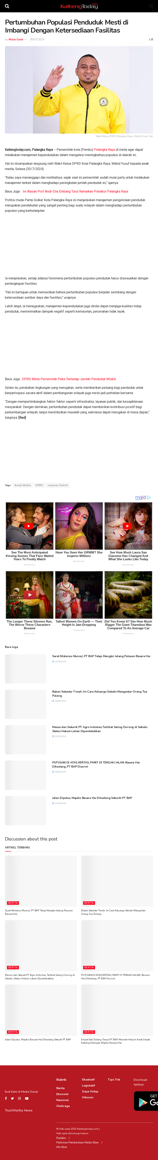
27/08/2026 (60, 661)
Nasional (62, 1100)
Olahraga (63, 1106)
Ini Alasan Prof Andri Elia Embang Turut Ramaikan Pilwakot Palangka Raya (75, 191)
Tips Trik (114, 1080)
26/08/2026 (60, 701)
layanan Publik (58, 485)
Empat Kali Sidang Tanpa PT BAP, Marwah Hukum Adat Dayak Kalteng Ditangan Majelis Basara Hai (115, 1041)
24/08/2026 (60, 803)
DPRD (39, 485)
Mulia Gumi (16, 39)
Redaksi (61, 1138)
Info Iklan (61, 1147)
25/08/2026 (60, 736)
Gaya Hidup (90, 1091)
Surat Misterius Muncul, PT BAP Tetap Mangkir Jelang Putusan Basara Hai (101, 656)
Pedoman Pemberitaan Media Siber (77, 1142)
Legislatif (88, 1085)
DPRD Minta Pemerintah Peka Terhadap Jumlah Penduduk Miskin (69, 379)
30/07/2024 (37, 39)
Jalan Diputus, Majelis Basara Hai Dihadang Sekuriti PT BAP (92, 798)
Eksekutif (88, 1080)
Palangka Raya (104, 150)
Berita (13, 903)
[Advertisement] (79, 245)
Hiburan (87, 1097)
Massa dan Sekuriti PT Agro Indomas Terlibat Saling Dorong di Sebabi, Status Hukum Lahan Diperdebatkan (100, 729)
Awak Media (23, 485)
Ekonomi (62, 1094)
